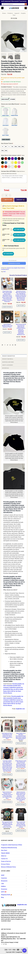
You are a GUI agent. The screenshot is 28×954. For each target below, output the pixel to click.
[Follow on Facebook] (2, 944)
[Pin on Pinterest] (13, 345)
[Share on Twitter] (7, 345)
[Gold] (15, 166)
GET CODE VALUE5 (19, 229)
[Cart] (26, 8)
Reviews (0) (5, 368)
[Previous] (3, 36)
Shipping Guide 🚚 (6, 894)
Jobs (2, 883)
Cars (12, 267)
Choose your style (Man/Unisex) (10, 104)
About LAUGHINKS (7, 365)
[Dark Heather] (22, 158)
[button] (7, 828)
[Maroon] (5, 158)
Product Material (7, 359)
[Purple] (12, 158)
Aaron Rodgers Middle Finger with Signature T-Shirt (7, 326)
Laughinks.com (22, 904)
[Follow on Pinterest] (6, 944)
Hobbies (3, 886)
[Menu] (2, 8)
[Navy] (9, 158)
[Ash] (12, 166)
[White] (9, 162)
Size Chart (4, 850)
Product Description (8, 356)
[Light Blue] (5, 162)
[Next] (24, 36)
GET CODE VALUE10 (19, 234)
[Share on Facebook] (5, 345)
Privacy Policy (5, 864)
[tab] (14, 355)
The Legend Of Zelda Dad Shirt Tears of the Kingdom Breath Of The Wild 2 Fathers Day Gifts (7, 824)
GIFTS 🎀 (3, 892)
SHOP (2, 875)
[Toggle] (26, 875)
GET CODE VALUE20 (19, 240)
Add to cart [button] (21, 305)
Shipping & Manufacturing (9, 847)
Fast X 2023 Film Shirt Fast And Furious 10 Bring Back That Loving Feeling (20, 824)
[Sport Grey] (9, 166)
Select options (7, 306)
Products (10, 13)
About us (3, 856)
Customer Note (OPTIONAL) (8, 171)
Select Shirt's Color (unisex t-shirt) (11, 155)
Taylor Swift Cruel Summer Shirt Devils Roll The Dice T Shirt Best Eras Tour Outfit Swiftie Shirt (7, 795)
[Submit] (26, 4)
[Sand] (12, 162)
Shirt (4, 271)
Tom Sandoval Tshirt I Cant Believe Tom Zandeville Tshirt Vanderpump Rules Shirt (7, 736)
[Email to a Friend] (10, 345)
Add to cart (8, 199)
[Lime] (22, 162)
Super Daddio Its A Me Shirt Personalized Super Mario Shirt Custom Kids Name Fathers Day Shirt (21, 736)
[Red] (5, 166)
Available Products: (6, 87)
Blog (2, 897)
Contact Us (4, 858)
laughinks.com (20, 708)
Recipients (4, 881)
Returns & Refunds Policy (8, 867)
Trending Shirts (5, 269)
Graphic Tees (17, 267)
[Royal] (15, 158)
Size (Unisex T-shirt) (7, 143)
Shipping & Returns (8, 362)
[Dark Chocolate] (19, 158)
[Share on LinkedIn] (15, 345)
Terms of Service (6, 861)
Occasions (4, 889)
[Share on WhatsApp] (2, 345)
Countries (4, 878)
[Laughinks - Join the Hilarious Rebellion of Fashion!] (14, 8)
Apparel (16, 13)
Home (4, 13)
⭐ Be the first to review (14, 263)
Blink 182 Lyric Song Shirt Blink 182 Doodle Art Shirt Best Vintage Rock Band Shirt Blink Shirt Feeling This (21, 764)
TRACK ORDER (5, 853)
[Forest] (2, 162)
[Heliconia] (19, 166)
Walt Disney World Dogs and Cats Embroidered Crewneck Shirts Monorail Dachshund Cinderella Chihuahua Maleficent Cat (21, 329)
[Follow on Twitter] (4, 944)
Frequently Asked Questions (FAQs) (11, 845)
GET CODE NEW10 (8, 253)
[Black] (2, 158)
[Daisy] (15, 162)
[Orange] (2, 166)
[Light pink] (19, 162)
